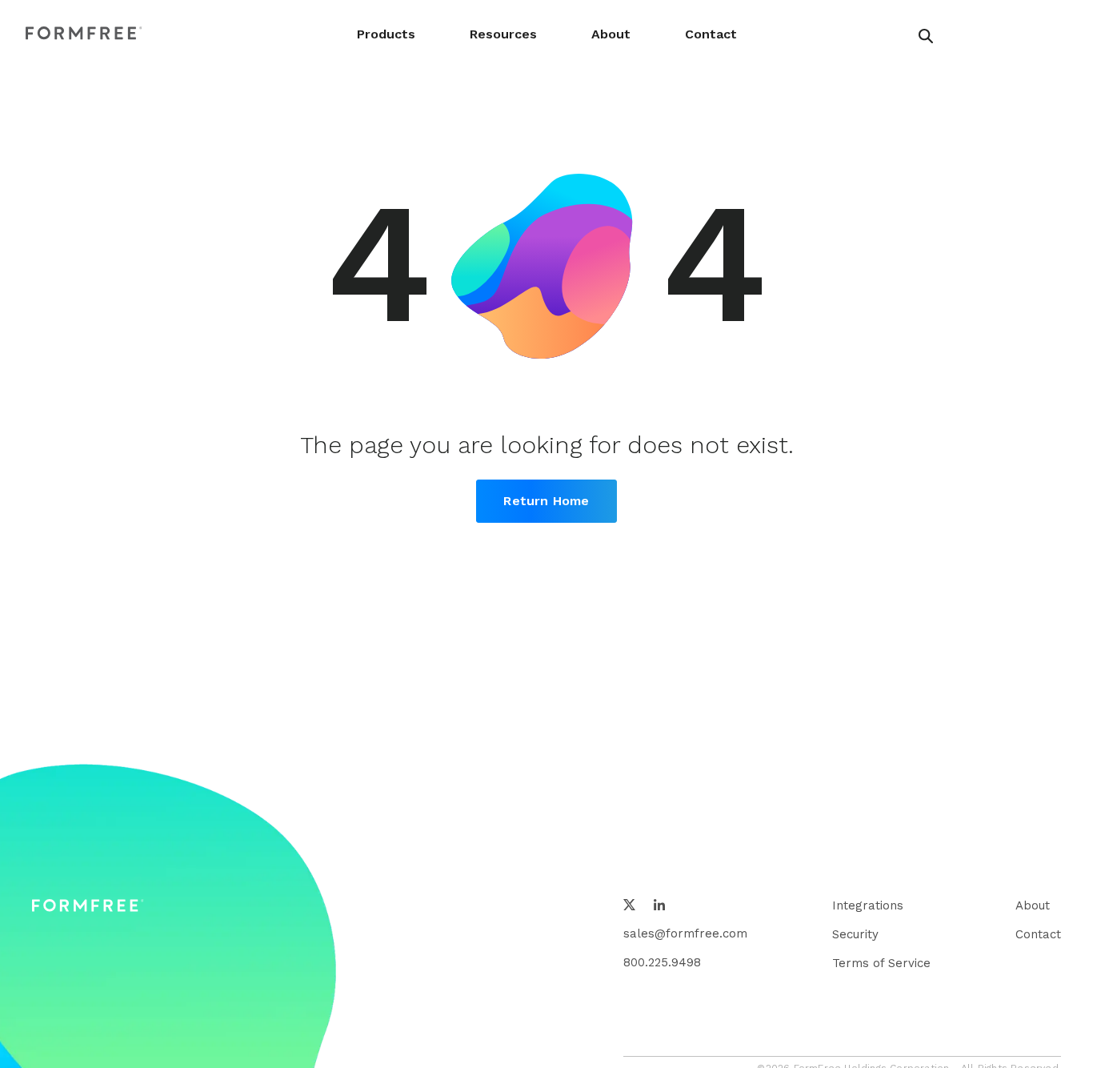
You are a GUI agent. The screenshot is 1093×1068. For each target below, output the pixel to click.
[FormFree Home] (84, 34)
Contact (711, 34)
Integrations (867, 905)
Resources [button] (503, 34)
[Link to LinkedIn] (659, 906)
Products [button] (386, 34)
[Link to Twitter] (629, 906)
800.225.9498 (662, 962)
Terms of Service (881, 963)
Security (855, 934)
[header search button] (926, 36)
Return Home (546, 500)
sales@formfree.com (685, 933)
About (611, 34)
